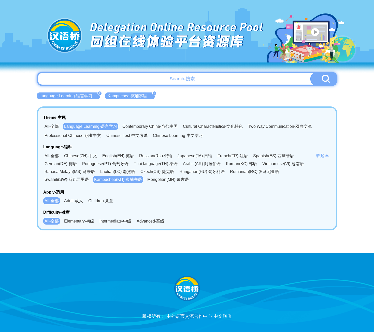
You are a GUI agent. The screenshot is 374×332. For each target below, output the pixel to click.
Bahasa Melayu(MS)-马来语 (70, 171)
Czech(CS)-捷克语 (157, 171)
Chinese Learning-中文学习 (178, 135)
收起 (320, 155)
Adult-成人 (73, 201)
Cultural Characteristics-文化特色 (213, 126)
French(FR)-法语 (233, 156)
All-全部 (52, 126)
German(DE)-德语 (61, 164)
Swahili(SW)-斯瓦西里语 (67, 179)
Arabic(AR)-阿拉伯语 (202, 164)
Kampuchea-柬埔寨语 (131, 95)
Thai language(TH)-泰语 (156, 164)
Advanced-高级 (150, 221)
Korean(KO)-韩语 (241, 164)
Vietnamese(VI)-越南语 (283, 164)
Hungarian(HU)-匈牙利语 (202, 171)
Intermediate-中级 (115, 221)
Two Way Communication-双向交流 (280, 126)
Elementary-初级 (79, 221)
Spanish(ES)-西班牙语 (273, 156)
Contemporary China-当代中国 (150, 126)
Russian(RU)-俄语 (155, 156)
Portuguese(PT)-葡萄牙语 (105, 164)
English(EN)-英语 (118, 156)
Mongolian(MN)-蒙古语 (168, 179)
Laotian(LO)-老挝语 (117, 171)
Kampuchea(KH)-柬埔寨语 (118, 179)
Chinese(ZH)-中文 (80, 156)
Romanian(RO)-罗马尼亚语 (254, 171)
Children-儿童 (100, 201)
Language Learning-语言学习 (69, 95)
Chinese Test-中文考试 (127, 135)
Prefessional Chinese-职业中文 (73, 135)
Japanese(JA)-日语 (195, 156)
